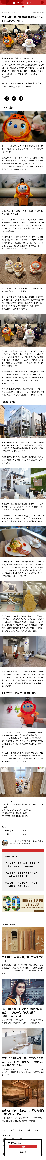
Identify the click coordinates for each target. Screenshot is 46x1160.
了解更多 (23, 1152)
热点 (28, 1130)
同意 (23, 1147)
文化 (20, 1130)
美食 (12, 1130)
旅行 (4, 1130)
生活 (36, 1130)
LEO (3, 92)
